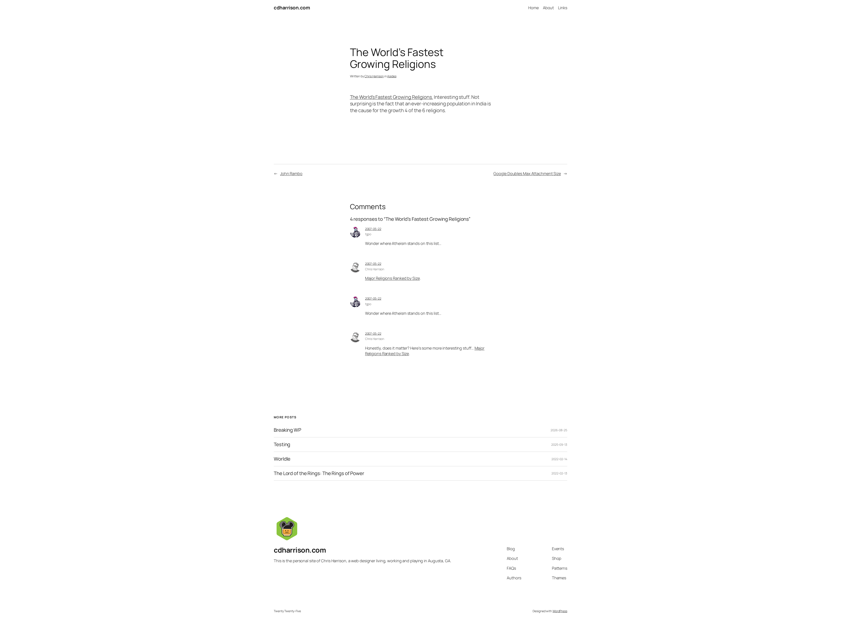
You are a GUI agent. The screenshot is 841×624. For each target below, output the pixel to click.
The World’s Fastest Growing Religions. (391, 97)
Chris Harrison (374, 76)
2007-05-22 (373, 229)
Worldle (282, 459)
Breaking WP (287, 430)
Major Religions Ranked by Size (392, 278)
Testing (282, 444)
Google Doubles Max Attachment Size (527, 173)
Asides (391, 76)
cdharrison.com (292, 7)
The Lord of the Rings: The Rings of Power (319, 473)
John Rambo (291, 173)
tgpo (368, 234)
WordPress (560, 611)
